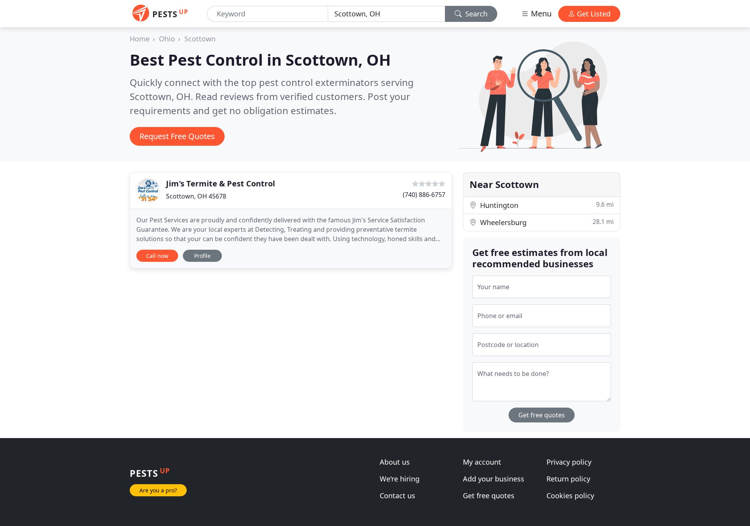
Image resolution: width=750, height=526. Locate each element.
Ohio (167, 38)
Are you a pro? (158, 490)
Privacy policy (568, 462)
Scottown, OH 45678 (196, 196)
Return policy (568, 478)
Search (475, 13)
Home (140, 38)
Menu (540, 13)
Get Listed (593, 13)
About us (395, 462)
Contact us (397, 495)
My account (482, 462)
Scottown (200, 38)
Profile (202, 255)
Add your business (493, 478)
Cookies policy (570, 495)
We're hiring (400, 478)
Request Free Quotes (177, 136)
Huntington (546, 205)
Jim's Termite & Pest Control (220, 183)
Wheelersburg (546, 222)
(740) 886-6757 (424, 194)
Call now (157, 255)
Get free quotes (541, 415)
